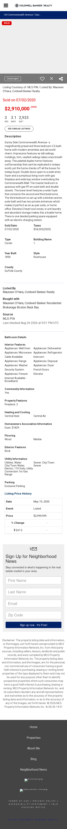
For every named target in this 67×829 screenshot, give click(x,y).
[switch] (42, 79)
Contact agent (13, 79)
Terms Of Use (19, 801)
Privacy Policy (44, 801)
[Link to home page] (33, 5)
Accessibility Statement (28, 804)
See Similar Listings (19, 129)
